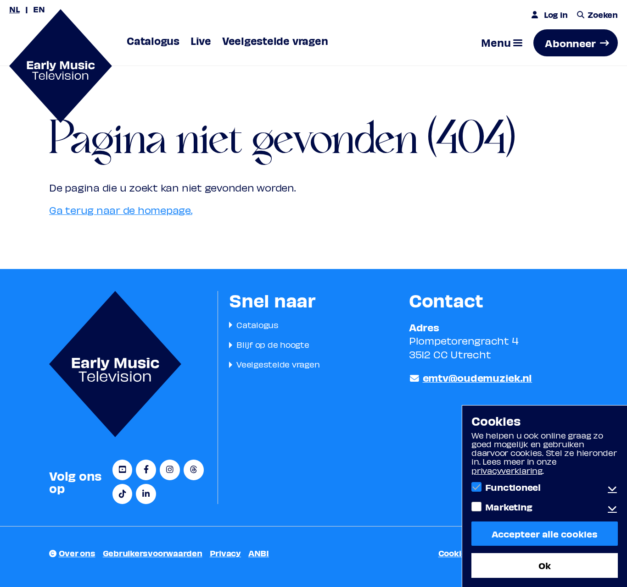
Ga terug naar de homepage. (120, 210)
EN (39, 9)
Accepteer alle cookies (545, 533)
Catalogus (257, 324)
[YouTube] (122, 470)
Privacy (225, 553)
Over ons (77, 553)
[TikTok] (122, 494)
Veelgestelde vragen (277, 364)
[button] (501, 42)
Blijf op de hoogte (272, 344)
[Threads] (194, 470)
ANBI (258, 553)
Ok (544, 565)
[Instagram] (170, 470)
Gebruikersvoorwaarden (152, 553)
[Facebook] (146, 470)
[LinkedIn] (146, 494)
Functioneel (513, 487)
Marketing (508, 507)
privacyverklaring (507, 470)
